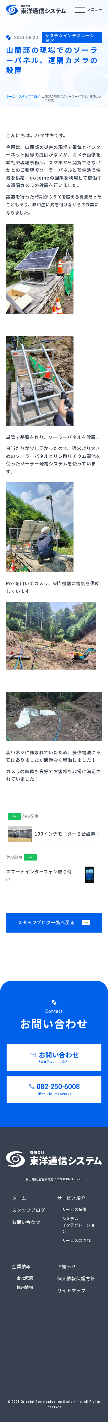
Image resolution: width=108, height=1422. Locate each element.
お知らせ (66, 1266)
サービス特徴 (74, 1209)
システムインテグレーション (78, 1225)
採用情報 (25, 1287)
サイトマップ (71, 1290)
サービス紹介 (71, 1198)
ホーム (10, 96)
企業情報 (21, 1266)
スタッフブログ (29, 96)
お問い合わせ (26, 1222)
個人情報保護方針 (76, 1278)
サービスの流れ (76, 1240)
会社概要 (25, 1278)
